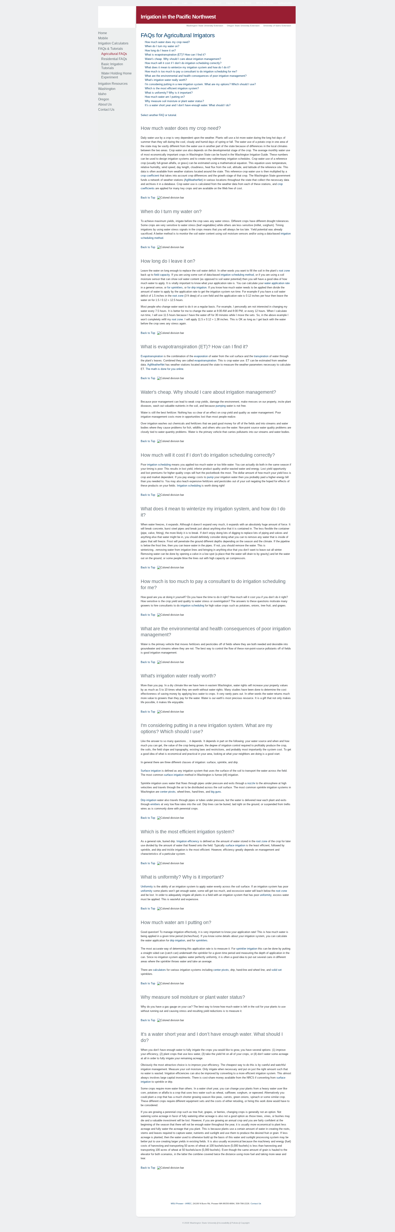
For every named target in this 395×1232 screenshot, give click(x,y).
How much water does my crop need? (167, 42)
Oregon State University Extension (243, 25)
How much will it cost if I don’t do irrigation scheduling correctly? (183, 63)
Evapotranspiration (152, 356)
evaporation (201, 356)
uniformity (146, 890)
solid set (277, 969)
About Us (105, 104)
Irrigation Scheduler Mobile (238, 3)
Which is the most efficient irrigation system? (172, 88)
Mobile (103, 38)
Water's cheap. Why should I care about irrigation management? (183, 58)
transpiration (261, 356)
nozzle (251, 783)
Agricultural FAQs (114, 54)
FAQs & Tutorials (110, 48)
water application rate (277, 283)
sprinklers (201, 940)
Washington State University (203, 1223)
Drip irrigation (148, 800)
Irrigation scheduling (189, 485)
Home (175, 3)
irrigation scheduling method (237, 274)
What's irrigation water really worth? (166, 79)
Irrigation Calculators (113, 43)
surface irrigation (174, 774)
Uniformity (147, 886)
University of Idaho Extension (277, 25)
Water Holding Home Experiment (116, 75)
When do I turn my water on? (162, 46)
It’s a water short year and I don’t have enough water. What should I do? (187, 105)
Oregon (103, 99)
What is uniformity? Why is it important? (169, 92)
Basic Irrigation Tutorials (112, 66)
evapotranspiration (205, 360)
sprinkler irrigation (246, 948)
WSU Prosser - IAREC (181, 1203)
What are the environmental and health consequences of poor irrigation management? (195, 75)
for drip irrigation (197, 287)
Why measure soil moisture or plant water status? (174, 101)
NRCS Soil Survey (264, 3)
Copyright (245, 1223)
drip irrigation (177, 940)
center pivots (167, 791)
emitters (155, 804)
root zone (284, 270)
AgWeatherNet (285, 3)
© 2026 (185, 1223)
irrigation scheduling (159, 464)
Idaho (102, 94)
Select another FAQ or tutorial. (159, 115)
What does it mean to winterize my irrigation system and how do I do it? (187, 67)
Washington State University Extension (204, 25)
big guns (216, 791)
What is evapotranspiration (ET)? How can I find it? (175, 54)
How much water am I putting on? (165, 96)
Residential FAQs (114, 59)
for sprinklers (175, 287)
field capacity (162, 274)
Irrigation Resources (113, 83)
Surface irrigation (151, 770)
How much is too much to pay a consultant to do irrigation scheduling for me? (191, 71)
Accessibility (224, 1223)
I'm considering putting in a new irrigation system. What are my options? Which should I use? (200, 84)
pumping (221, 405)
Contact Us (106, 109)
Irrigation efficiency (188, 841)
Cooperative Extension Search (206, 3)
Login (185, 3)
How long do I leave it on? (160, 50)
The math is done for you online (164, 368)
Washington (106, 89)
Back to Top (148, 197)
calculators (159, 969)
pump (210, 477)
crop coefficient (150, 175)
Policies (235, 1223)
